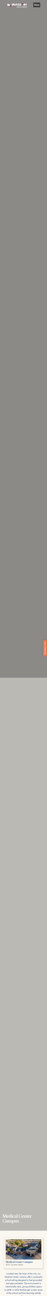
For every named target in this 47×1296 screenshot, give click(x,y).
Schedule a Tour (45, 648)
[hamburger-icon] (36, 5)
